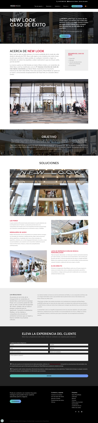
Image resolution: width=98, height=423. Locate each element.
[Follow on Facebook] (76, 412)
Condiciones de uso (76, 405)
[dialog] (2, 420)
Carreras (74, 400)
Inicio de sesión (84, 1)
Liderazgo (74, 396)
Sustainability (75, 404)
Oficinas (53, 402)
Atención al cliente (73, 1)
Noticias (74, 398)
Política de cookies (76, 407)
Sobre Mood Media (76, 394)
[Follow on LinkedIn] (73, 412)
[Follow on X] (79, 412)
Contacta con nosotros (56, 394)
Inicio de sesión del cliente (57, 396)
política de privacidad (55, 364)
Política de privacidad (77, 402)
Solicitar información (77, 6)
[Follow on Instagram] (82, 412)
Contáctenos (65, 36)
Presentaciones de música (57, 400)
